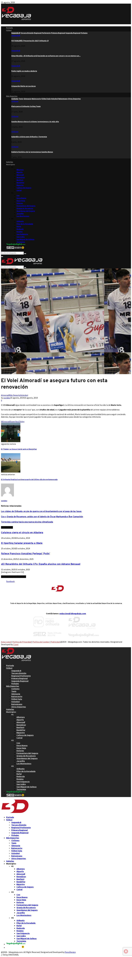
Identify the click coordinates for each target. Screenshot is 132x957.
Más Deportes (11, 96)
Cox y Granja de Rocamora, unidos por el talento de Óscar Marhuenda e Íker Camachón (42, 517)
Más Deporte (14, 395)
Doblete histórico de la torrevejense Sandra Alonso (32, 152)
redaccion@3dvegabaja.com (72, 613)
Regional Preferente (21, 675)
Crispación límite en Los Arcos (23, 86)
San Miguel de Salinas (25, 239)
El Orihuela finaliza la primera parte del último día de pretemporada (29, 479)
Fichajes (15, 683)
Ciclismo (14, 101)
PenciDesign (70, 952)
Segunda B (15, 35)
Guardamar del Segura (25, 211)
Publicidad (55, 642)
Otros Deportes (18, 706)
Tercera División (18, 673)
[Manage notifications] (126, 951)
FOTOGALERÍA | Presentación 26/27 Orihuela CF (30, 41)
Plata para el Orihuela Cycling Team (26, 106)
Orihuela (20, 221)
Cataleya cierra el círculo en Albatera (22, 532)
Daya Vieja (20, 201)
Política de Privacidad (21, 642)
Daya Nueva (21, 198)
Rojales (19, 232)
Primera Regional (19, 678)
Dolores (19, 203)
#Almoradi (5, 421)
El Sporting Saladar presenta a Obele (21, 543)
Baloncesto (16, 696)
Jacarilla (20, 213)
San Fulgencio (22, 234)
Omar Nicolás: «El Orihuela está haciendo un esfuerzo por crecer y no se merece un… (46, 56)
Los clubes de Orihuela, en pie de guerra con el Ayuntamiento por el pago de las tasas (41, 511)
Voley (22, 421)
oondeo (6, 397)
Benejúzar (20, 177)
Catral (19, 190)
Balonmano (16, 704)
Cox (17, 195)
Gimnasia (15, 694)
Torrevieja (20, 242)
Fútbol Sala (16, 699)
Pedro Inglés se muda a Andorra (24, 71)
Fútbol (8, 30)
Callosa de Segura (23, 188)
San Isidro (20, 237)
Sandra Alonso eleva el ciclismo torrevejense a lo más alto (35, 121)
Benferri (19, 180)
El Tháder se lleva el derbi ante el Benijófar (19, 449)
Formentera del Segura (25, 206)
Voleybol (24, 395)
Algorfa (19, 172)
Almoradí (20, 175)
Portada (9, 28)
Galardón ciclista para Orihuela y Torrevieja (29, 137)
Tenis (13, 691)
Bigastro (19, 185)
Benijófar (20, 183)
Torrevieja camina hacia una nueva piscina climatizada (27, 522)
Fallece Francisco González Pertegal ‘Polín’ (25, 553)
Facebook (10, 581)
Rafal (18, 226)
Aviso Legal (6, 642)
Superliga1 (15, 421)
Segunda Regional (19, 681)
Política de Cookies (41, 642)
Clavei (15, 644)
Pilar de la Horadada (24, 224)
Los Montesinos (22, 216)
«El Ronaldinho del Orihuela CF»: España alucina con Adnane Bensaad (40, 564)
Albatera (19, 170)
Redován (20, 229)
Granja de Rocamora (24, 208)
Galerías (9, 162)
